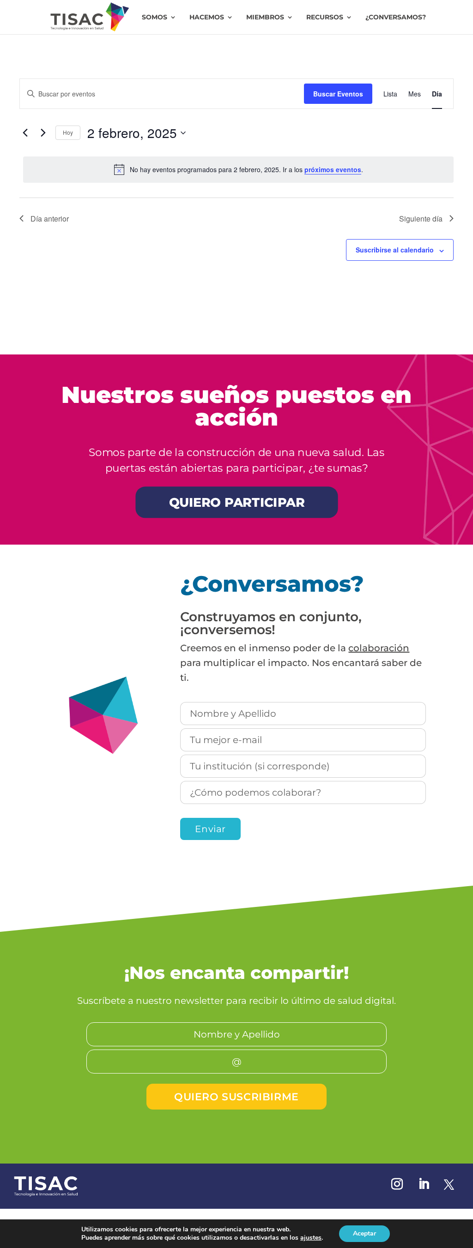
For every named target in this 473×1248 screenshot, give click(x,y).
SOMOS (154, 17)
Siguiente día (421, 218)
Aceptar (364, 1233)
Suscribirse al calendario (395, 249)
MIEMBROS (265, 17)
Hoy (68, 132)
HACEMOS (206, 17)
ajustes (310, 1238)
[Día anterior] (24, 132)
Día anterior (49, 218)
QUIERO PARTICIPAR (236, 502)
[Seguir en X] (449, 1184)
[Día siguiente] (43, 132)
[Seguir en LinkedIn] (423, 1184)
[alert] (238, 169)
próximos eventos (332, 169)
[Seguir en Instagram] (396, 1184)
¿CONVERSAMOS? (395, 17)
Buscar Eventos (338, 93)
